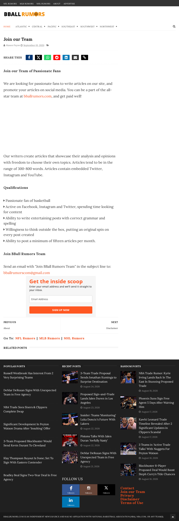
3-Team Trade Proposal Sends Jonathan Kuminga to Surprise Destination (98, 377)
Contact (127, 488)
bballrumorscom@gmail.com (26, 272)
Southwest (87, 26)
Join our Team (132, 491)
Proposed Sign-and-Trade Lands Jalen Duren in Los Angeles (97, 398)
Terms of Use (131, 503)
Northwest (107, 26)
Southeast (68, 26)
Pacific (52, 26)
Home (6, 26)
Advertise (69, 3)
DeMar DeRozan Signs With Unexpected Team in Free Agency (98, 457)
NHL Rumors (43, 3)
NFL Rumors (10, 3)
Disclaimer (130, 499)
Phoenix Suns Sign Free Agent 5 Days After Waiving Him (156, 403)
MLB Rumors (26, 3)
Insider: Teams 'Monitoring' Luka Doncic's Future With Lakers (98, 419)
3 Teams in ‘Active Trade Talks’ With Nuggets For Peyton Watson (154, 449)
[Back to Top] (173, 516)
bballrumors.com (38, 96)
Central (37, 26)
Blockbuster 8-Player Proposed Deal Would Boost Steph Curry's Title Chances (157, 470)
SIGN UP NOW (60, 310)
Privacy (127, 495)
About (56, 3)
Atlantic (21, 26)
